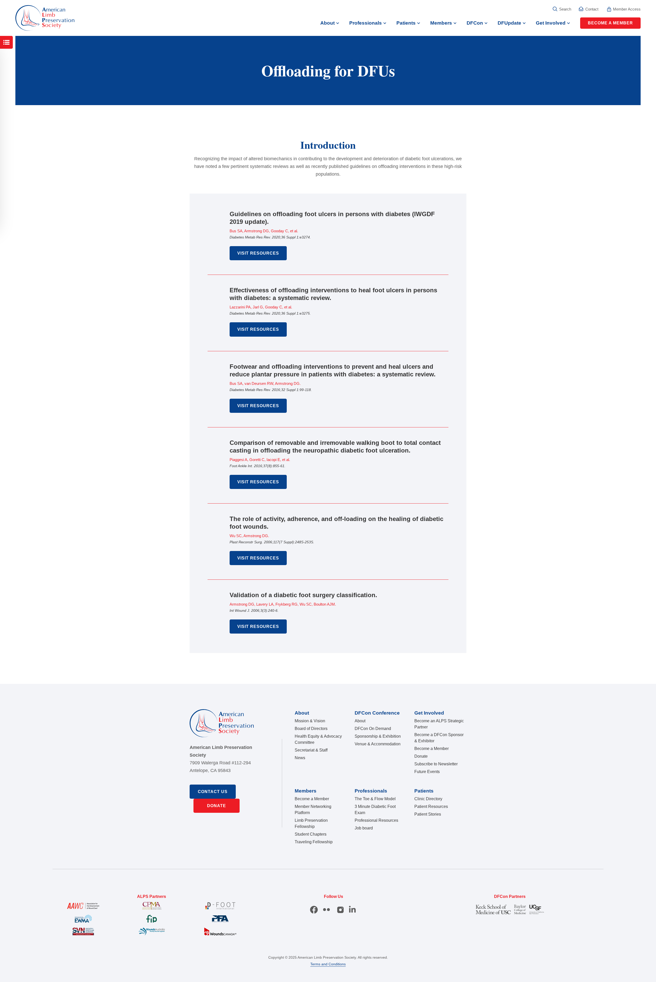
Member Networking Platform (313, 809)
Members (441, 23)
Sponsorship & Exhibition (378, 736)
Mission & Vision (310, 721)
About (327, 23)
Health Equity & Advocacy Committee (318, 739)
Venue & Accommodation (378, 744)
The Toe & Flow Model (375, 799)
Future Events (427, 771)
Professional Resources (376, 820)
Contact (591, 9)
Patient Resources (431, 806)
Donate (216, 806)
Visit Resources (258, 253)
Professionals (365, 23)
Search (565, 9)
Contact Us (213, 791)
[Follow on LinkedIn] (353, 910)
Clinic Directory (428, 799)
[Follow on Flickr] (326, 909)
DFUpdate (509, 23)
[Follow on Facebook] (314, 910)
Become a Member (610, 23)
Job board (364, 828)
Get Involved (551, 23)
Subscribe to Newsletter (436, 764)
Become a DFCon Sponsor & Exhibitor (439, 738)
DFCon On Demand (373, 728)
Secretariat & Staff (311, 750)
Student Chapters (310, 834)
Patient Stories (427, 814)
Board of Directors (311, 728)
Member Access (627, 9)
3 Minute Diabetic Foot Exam (375, 809)
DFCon (475, 23)
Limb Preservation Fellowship (311, 823)
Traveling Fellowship (314, 842)
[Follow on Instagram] (341, 910)
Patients (406, 23)
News (300, 758)
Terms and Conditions (328, 964)
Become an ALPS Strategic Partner (439, 724)
